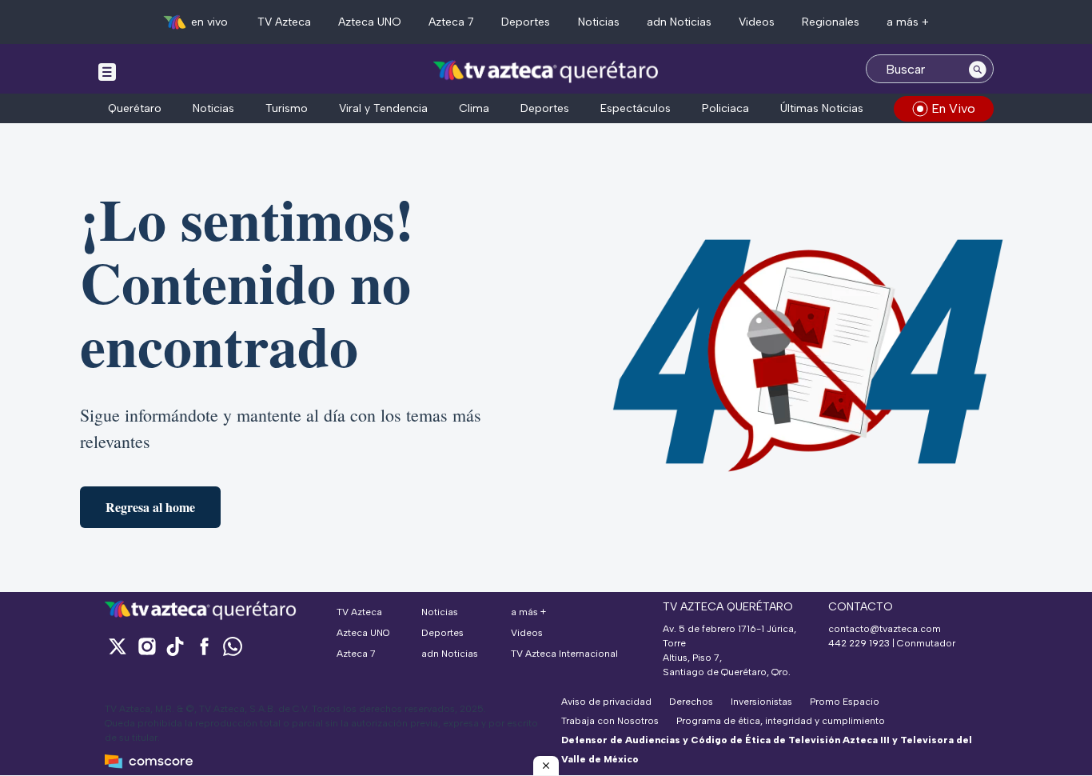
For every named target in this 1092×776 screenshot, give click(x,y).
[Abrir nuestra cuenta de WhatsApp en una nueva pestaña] (232, 646)
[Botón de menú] (107, 71)
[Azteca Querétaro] (546, 71)
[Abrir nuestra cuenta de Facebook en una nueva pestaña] (203, 646)
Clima (474, 108)
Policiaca (725, 108)
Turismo (286, 108)
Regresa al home (150, 507)
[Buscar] (977, 68)
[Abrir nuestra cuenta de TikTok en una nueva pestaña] (175, 646)
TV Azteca (284, 22)
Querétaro (134, 108)
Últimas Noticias (821, 108)
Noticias (599, 22)
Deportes (525, 22)
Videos (757, 22)
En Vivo (953, 108)
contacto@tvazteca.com (884, 628)
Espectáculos (635, 108)
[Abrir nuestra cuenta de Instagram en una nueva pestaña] (146, 646)
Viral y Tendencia (383, 108)
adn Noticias (679, 22)
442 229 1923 (859, 643)
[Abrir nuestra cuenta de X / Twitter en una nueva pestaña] (117, 646)
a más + (908, 22)
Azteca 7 (451, 22)
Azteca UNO (369, 22)
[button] (546, 765)
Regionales (830, 22)
